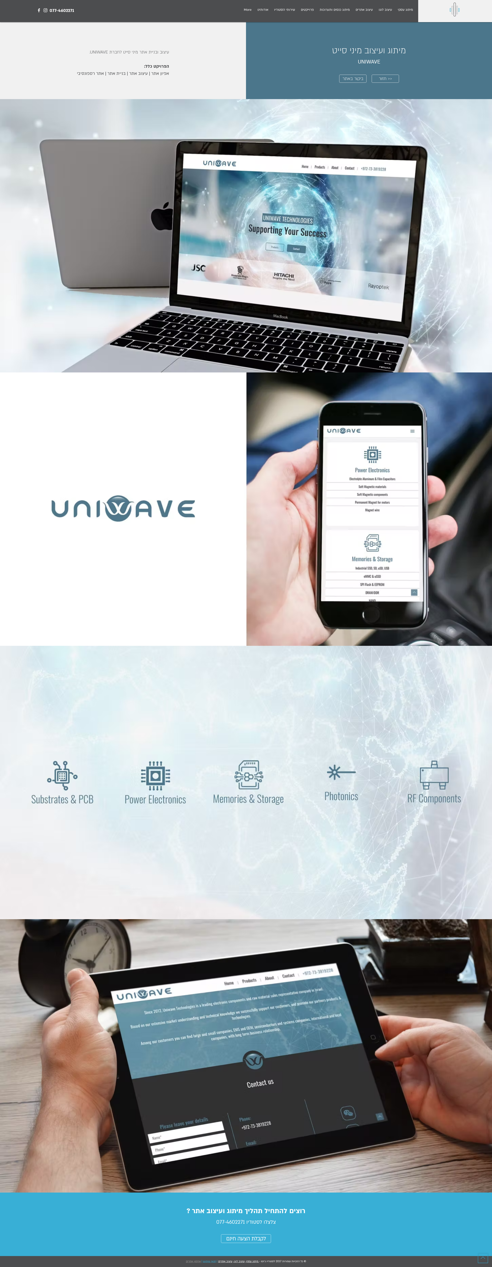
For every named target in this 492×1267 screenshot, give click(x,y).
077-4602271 (62, 10)
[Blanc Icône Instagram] (45, 10)
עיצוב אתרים (225, 1261)
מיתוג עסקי (252, 1261)
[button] (307, 10)
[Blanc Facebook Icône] (39, 10)
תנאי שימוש (209, 1261)
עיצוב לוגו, (239, 1261)
